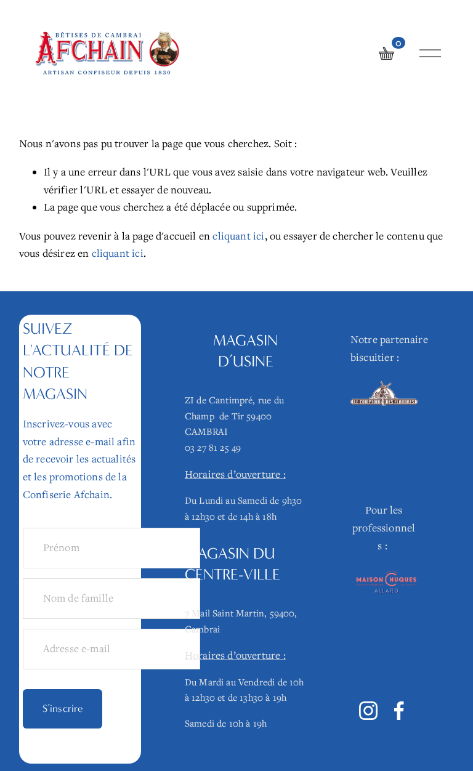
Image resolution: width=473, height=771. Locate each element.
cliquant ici (238, 236)
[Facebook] (399, 711)
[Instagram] (368, 711)
